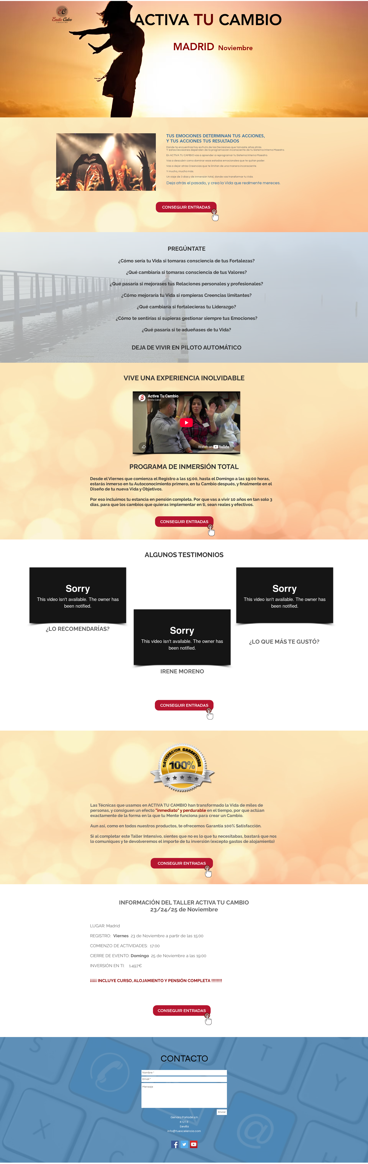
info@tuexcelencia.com (184, 1131)
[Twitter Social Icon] (184, 1144)
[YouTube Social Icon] (193, 1144)
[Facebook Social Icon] (175, 1144)
